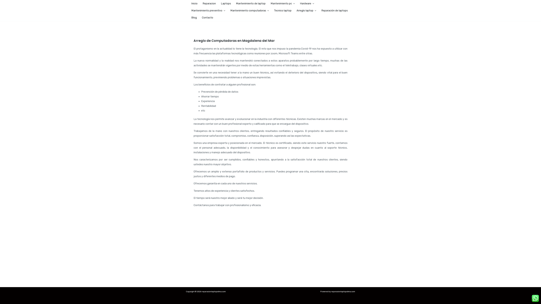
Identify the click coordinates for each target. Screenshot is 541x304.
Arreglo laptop (305, 10)
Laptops (226, 3)
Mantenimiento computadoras (248, 10)
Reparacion (209, 3)
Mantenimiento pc (281, 3)
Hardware (305, 3)
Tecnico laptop (282, 10)
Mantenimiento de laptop (251, 3)
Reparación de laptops (334, 10)
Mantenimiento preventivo (206, 10)
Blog (194, 17)
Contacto (207, 17)
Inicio (194, 3)
